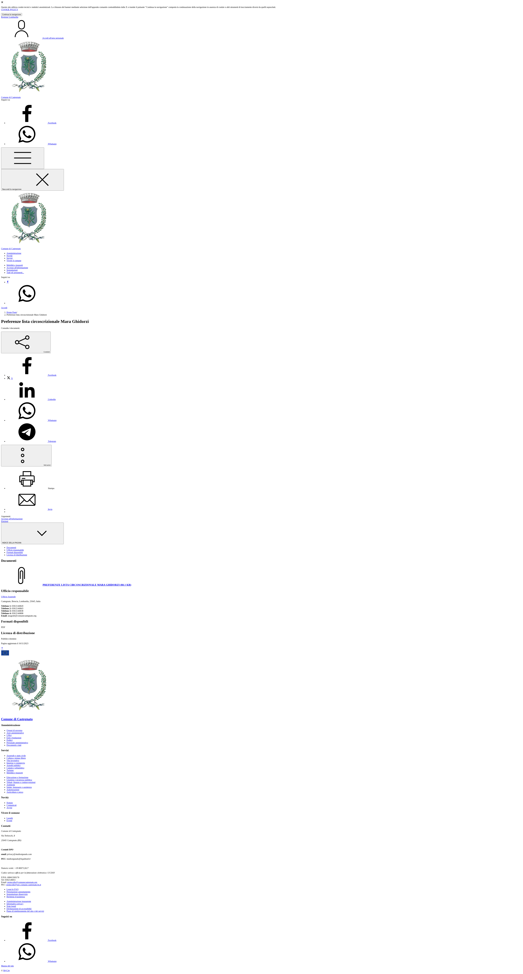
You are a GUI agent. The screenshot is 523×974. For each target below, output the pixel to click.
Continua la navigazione (11, 14)
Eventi (9, 820)
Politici (10, 740)
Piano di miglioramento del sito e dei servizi (25, 911)
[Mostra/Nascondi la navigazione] (22, 158)
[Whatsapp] (27, 303)
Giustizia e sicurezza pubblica (19, 780)
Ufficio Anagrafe (8, 597)
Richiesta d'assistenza (16, 897)
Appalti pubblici (13, 765)
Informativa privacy (15, 904)
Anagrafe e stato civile (16, 755)
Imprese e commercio (16, 763)
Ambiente (11, 785)
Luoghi (10, 818)
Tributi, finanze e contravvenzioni (21, 782)
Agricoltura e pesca (15, 792)
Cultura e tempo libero (16, 758)
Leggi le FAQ (13, 889)
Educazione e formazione (17, 777)
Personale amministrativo (17, 743)
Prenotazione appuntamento (18, 892)
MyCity (6, 970)
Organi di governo (14, 730)
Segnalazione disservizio (17, 894)
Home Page (12, 312)
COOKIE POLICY (9, 9)
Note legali (11, 906)
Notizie (10, 803)
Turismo (10, 770)
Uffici (9, 735)
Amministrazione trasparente (19, 901)
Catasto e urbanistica (15, 768)
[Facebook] (8, 282)
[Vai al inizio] (2, 648)
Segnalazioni (12, 270)
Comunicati (11, 805)
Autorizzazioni (13, 790)
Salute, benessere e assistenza (19, 787)
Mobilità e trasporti (15, 265)
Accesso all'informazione (17, 268)
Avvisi (9, 807)
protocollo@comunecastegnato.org (22, 882)
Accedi (4, 308)
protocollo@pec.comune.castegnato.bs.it (23, 885)
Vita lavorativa (13, 760)
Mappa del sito (7, 966)
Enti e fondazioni (14, 738)
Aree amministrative (15, 733)
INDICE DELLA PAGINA (12, 543)
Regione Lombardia (9, 17)
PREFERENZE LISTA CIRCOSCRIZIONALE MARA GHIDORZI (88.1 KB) (87, 584)
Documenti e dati (14, 745)
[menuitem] (31, 375)
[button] (14, 253)
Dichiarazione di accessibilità (19, 909)
